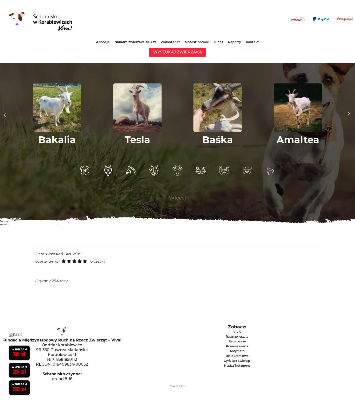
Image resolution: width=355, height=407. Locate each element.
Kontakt (252, 42)
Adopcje (103, 42)
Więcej (177, 198)
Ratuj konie (237, 341)
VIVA (237, 331)
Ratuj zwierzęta (237, 336)
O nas (218, 42)
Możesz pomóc (197, 42)
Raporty (234, 42)
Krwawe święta (237, 346)
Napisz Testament (237, 365)
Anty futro (237, 351)
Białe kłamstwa (237, 356)
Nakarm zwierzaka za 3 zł (135, 42)
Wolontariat (170, 42)
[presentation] (4, 115)
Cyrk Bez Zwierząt (237, 361)
